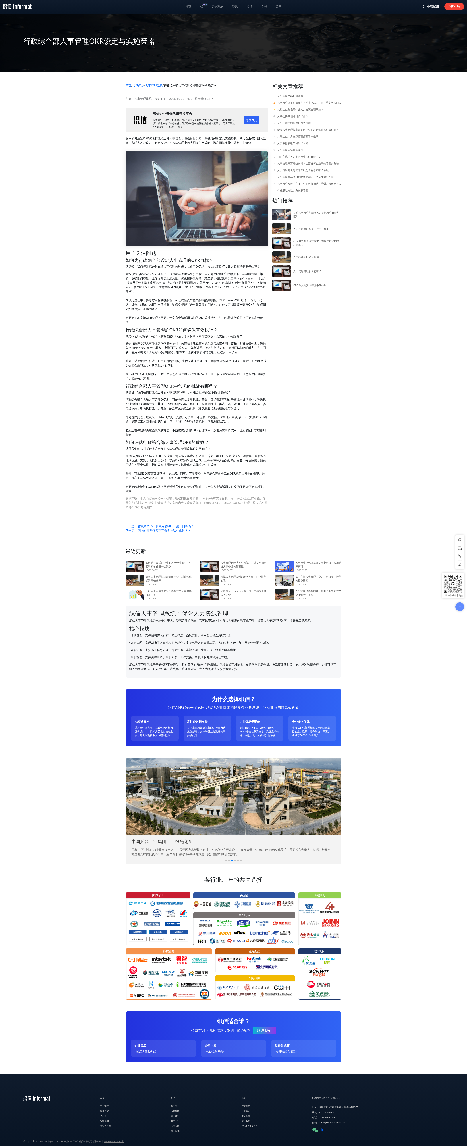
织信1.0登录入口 (250, 1126)
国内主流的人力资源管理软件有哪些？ (296, 156)
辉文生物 (175, 1131)
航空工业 (175, 1121)
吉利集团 (175, 1110)
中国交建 (175, 1126)
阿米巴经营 (105, 1126)
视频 (249, 7)
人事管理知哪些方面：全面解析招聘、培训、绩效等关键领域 (306, 183)
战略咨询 (104, 1121)
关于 (278, 7)
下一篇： (158, 531)
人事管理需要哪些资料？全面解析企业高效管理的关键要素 (306, 163)
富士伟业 (175, 1116)
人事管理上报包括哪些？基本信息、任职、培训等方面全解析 (307, 102)
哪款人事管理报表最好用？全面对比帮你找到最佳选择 (306, 129)
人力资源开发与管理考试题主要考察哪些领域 (300, 170)
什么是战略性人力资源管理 (290, 190)
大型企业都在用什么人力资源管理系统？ (298, 109)
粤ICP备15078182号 (114, 1141)
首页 (188, 7)
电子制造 (104, 1105)
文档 (264, 7)
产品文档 (246, 1105)
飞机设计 (104, 1116)
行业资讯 (246, 1110)
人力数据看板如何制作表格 (290, 143)
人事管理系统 (154, 86)
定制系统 (217, 7)
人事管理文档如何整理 (288, 96)
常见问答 (246, 1116)
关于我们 (246, 1121)
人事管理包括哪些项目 (288, 150)
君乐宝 (174, 1105)
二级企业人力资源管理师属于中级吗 (295, 136)
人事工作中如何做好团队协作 (292, 123)
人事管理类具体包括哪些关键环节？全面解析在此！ (304, 177)
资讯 (235, 7)
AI (203, 6)
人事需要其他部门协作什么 (290, 116)
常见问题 (138, 86)
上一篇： (160, 526)
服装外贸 (104, 1110)
